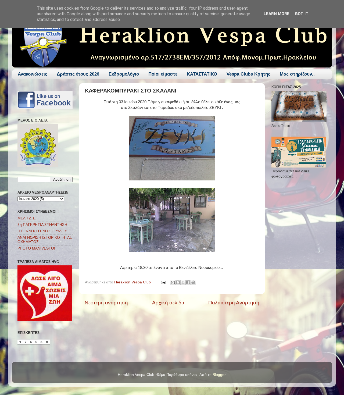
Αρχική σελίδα (168, 302)
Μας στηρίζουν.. (297, 74)
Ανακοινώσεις (32, 74)
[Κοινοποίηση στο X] (183, 282)
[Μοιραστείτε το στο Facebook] (188, 282)
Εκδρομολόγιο (124, 74)
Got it (302, 13)
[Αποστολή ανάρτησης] (163, 282)
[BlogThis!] (178, 282)
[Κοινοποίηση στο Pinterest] (193, 282)
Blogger (219, 375)
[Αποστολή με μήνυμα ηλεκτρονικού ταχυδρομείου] (172, 282)
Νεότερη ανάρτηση (106, 302)
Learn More (276, 13)
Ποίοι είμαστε (162, 74)
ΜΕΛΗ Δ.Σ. (26, 218)
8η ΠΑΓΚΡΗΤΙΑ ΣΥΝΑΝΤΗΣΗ (42, 225)
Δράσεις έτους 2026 (78, 74)
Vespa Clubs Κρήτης (248, 74)
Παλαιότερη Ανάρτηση (233, 302)
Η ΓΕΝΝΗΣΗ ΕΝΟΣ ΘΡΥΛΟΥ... (43, 231)
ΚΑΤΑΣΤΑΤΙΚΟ (202, 74)
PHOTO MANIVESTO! (36, 248)
